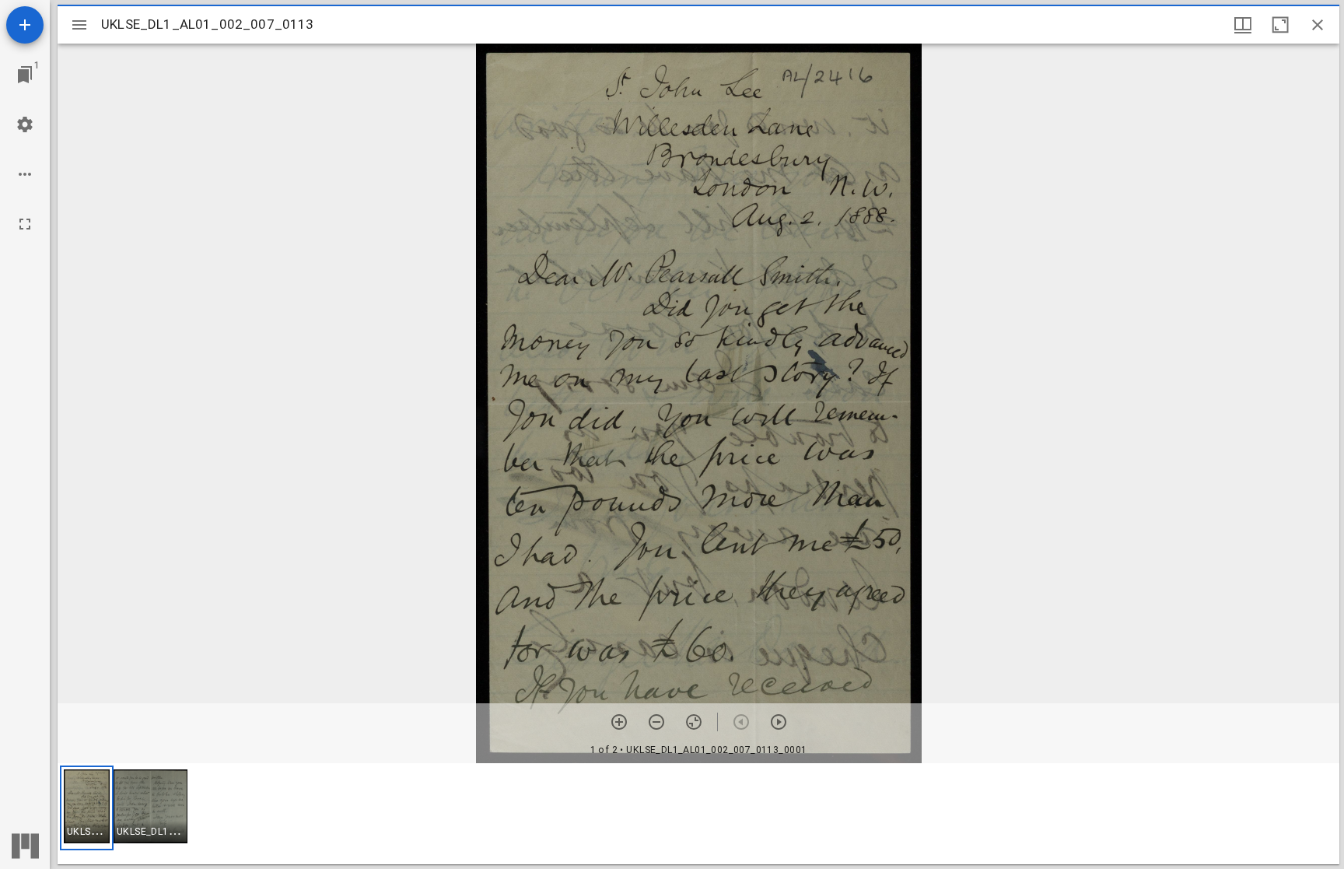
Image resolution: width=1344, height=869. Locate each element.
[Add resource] (25, 25)
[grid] (698, 813)
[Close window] (1317, 25)
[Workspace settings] (25, 124)
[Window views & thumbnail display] (1243, 25)
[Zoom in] (619, 722)
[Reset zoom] (693, 722)
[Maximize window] (1280, 25)
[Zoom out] (656, 722)
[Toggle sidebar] (79, 25)
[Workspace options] (25, 174)
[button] (87, 807)
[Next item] (778, 722)
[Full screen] (25, 224)
